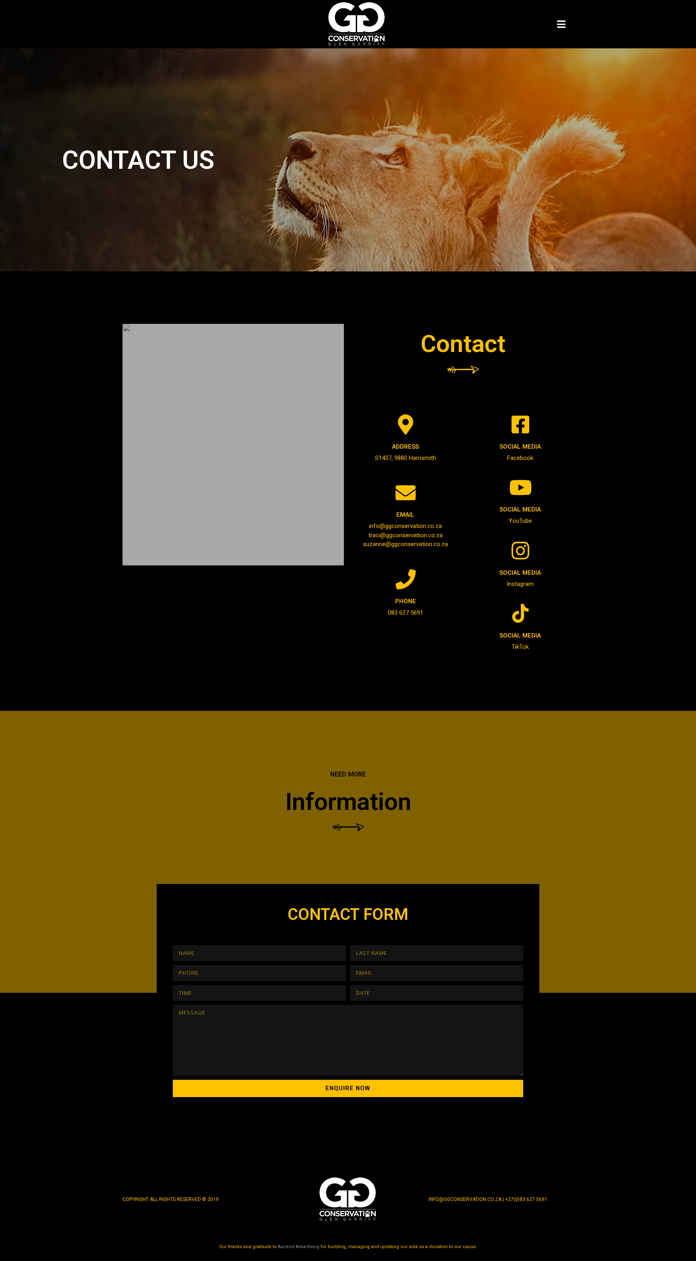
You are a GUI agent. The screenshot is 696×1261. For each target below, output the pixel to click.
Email (405, 514)
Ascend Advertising (298, 1246)
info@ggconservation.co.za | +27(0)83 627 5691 (488, 1199)
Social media (520, 446)
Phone (405, 601)
